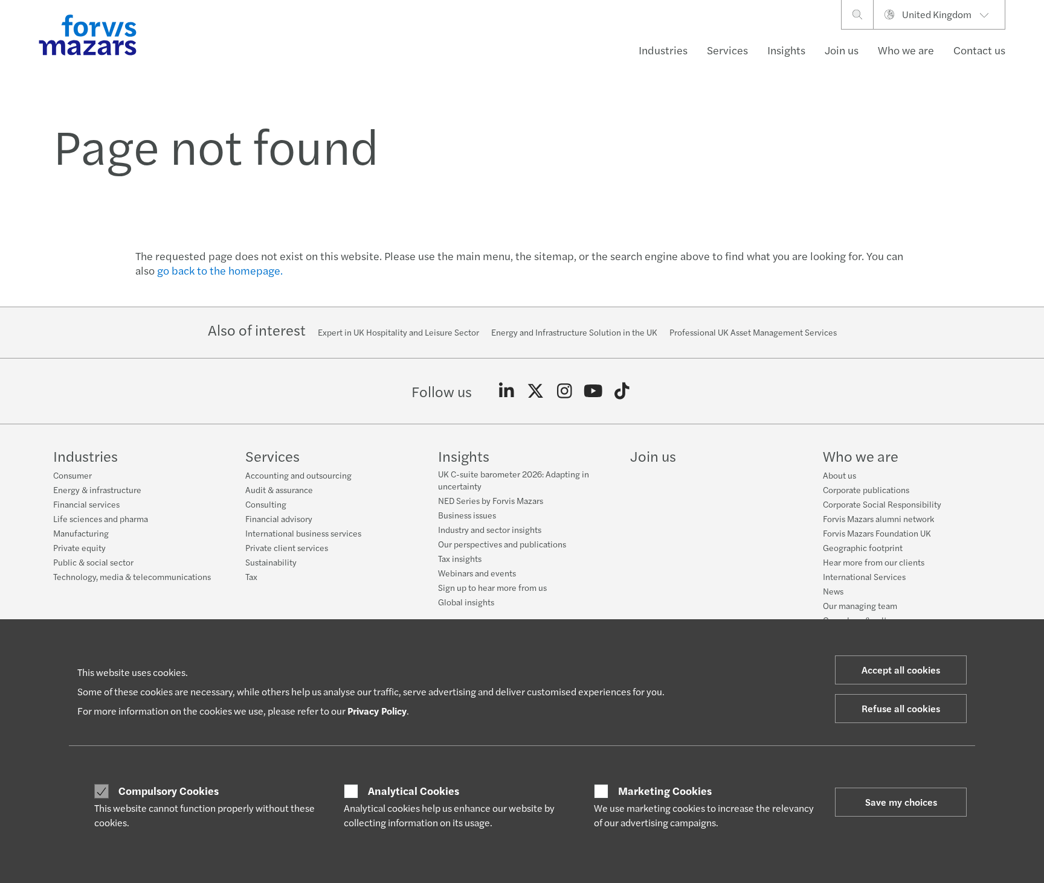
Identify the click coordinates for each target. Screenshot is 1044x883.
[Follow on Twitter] (535, 391)
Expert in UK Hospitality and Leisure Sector (398, 332)
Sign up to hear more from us (492, 587)
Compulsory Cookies (168, 790)
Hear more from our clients (873, 562)
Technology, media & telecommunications (132, 576)
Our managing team (860, 605)
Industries (663, 49)
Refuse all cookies (901, 708)
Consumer (72, 475)
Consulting (265, 504)
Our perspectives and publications (502, 544)
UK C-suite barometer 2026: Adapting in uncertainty (513, 480)
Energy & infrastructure (97, 489)
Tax (251, 576)
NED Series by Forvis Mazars (490, 500)
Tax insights (460, 558)
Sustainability (271, 562)
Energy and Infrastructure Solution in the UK (574, 332)
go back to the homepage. (220, 270)
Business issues (467, 515)
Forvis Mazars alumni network (878, 518)
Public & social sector (93, 562)
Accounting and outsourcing (298, 475)
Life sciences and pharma (100, 518)
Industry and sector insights (489, 529)
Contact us (979, 49)
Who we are (906, 49)
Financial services (86, 504)
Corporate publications (866, 489)
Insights (786, 49)
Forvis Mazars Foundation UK (877, 533)
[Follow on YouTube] (593, 391)
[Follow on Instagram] (564, 391)
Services (727, 49)
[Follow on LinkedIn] (506, 391)
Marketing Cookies (665, 790)
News (833, 591)
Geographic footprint (863, 547)
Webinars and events (477, 573)
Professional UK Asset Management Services (753, 332)
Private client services (286, 547)
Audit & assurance (279, 489)
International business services (303, 533)
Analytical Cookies (413, 790)
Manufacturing (81, 533)
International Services (864, 576)
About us (839, 475)
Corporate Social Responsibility (882, 504)
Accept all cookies (901, 670)
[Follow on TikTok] (622, 391)
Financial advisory (278, 518)
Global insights (466, 602)
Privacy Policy (377, 711)
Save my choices (901, 802)
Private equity (79, 547)
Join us (842, 49)
